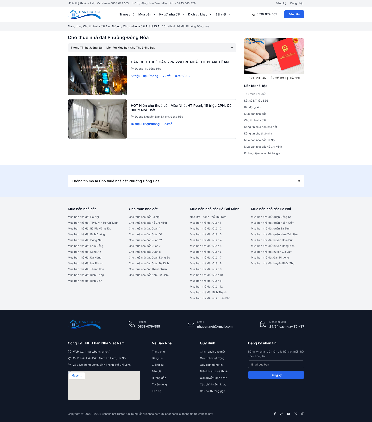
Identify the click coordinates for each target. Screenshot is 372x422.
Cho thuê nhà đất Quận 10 (145, 234)
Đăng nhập (297, 3)
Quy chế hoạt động (212, 358)
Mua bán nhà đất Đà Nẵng (85, 257)
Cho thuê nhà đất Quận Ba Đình (149, 263)
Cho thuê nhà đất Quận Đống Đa (149, 257)
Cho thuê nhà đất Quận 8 (145, 251)
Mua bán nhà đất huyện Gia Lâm (271, 251)
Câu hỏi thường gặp (212, 391)
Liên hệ (156, 391)
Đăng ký (281, 3)
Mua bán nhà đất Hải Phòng (85, 263)
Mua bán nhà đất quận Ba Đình (270, 228)
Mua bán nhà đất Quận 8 (206, 263)
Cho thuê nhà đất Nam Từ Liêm (149, 274)
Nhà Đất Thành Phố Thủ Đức (208, 216)
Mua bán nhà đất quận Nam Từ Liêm (274, 234)
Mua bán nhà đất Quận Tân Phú (210, 298)
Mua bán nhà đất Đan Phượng (270, 257)
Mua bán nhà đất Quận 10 (206, 274)
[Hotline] (132, 324)
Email (200, 321)
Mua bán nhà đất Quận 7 (205, 257)
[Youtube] (288, 413)
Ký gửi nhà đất (169, 14)
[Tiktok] (281, 413)
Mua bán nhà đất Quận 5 (205, 245)
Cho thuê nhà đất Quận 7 (145, 245)
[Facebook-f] (274, 413)
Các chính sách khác (213, 384)
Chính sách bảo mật (212, 351)
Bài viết (220, 14)
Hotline (142, 321)
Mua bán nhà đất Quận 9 (206, 269)
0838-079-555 (267, 14)
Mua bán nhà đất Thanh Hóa (86, 269)
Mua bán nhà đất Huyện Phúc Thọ (272, 263)
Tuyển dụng (159, 384)
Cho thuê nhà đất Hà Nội (144, 216)
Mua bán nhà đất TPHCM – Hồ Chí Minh (93, 222)
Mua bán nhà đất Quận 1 (205, 222)
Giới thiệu (158, 364)
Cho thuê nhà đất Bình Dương (102, 26)
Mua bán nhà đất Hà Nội (83, 216)
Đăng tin (294, 14)
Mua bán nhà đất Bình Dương (86, 234)
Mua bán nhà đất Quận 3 (206, 234)
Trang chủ (127, 14)
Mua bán (144, 14)
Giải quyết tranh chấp (213, 377)
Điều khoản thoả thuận (214, 371)
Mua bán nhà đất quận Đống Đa (271, 216)
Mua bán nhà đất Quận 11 (206, 280)
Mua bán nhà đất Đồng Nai (85, 240)
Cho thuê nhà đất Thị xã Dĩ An (142, 26)
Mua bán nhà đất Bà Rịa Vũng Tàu (89, 228)
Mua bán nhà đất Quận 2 (206, 228)
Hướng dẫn (159, 377)
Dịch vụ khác (197, 14)
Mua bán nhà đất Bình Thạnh (208, 292)
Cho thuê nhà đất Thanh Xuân (148, 269)
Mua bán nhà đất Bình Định (85, 280)
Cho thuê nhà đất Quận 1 (144, 228)
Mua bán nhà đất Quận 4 (206, 240)
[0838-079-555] (253, 14)
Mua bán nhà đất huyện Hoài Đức (272, 240)
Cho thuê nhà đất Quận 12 (145, 240)
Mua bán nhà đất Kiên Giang (86, 274)
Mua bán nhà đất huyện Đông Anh (272, 245)
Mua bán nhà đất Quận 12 (206, 286)
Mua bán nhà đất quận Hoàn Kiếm (272, 222)
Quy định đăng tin (211, 364)
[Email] (191, 324)
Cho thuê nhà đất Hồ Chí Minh (148, 222)
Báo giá (156, 371)
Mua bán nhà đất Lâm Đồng (85, 245)
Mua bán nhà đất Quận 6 (206, 251)
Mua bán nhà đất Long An (84, 251)
